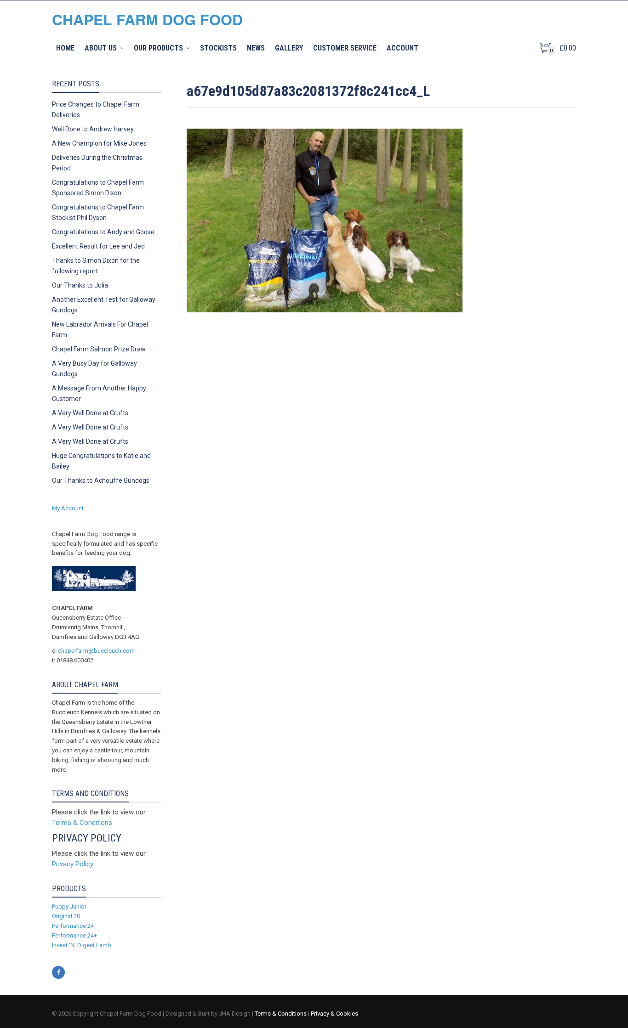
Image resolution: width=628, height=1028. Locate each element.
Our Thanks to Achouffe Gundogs (100, 480)
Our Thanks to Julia (80, 285)
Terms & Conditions (82, 823)
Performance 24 (73, 925)
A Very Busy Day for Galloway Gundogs (94, 369)
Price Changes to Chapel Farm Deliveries (95, 110)
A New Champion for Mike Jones (99, 143)
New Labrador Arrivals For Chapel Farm (100, 330)
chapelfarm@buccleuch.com (96, 650)
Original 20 (66, 916)
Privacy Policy (72, 864)
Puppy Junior (69, 906)
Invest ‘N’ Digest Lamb (81, 945)
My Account (68, 508)
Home (65, 48)
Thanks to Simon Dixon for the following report (96, 266)
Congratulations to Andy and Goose (103, 232)
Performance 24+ (74, 935)
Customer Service (345, 48)
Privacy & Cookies (334, 1013)
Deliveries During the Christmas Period (97, 163)
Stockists (218, 48)
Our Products (158, 48)
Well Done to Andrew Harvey (93, 129)
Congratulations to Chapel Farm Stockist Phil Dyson (98, 212)
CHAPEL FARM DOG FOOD (147, 19)
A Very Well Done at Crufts (90, 413)
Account (402, 48)
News (256, 48)
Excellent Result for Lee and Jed (98, 246)
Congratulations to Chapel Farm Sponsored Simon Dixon (98, 188)
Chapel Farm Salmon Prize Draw (99, 349)
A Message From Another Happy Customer (99, 393)
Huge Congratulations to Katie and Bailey (101, 461)
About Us (101, 48)
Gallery (289, 48)
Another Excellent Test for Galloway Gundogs (103, 305)
